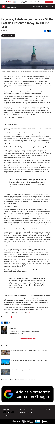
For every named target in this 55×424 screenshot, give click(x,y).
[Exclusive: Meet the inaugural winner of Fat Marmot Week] (5, 372)
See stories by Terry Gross (16, 333)
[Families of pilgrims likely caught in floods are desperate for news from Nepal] (5, 352)
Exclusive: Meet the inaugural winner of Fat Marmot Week (24, 370)
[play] (4, 6)
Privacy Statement (35, 412)
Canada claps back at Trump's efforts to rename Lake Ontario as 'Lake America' (29, 360)
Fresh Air (29, 312)
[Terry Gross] (4, 330)
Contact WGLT (23, 409)
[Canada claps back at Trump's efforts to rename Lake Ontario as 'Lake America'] (5, 362)
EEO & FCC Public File (24, 412)
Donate (49, 2)
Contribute (33, 409)
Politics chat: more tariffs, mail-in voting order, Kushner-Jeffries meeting (18, 379)
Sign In (42, 1)
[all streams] (53, 6)
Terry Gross (10, 30)
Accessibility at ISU (46, 409)
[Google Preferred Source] (27, 394)
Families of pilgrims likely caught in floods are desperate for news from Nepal (29, 350)
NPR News (8, 317)
